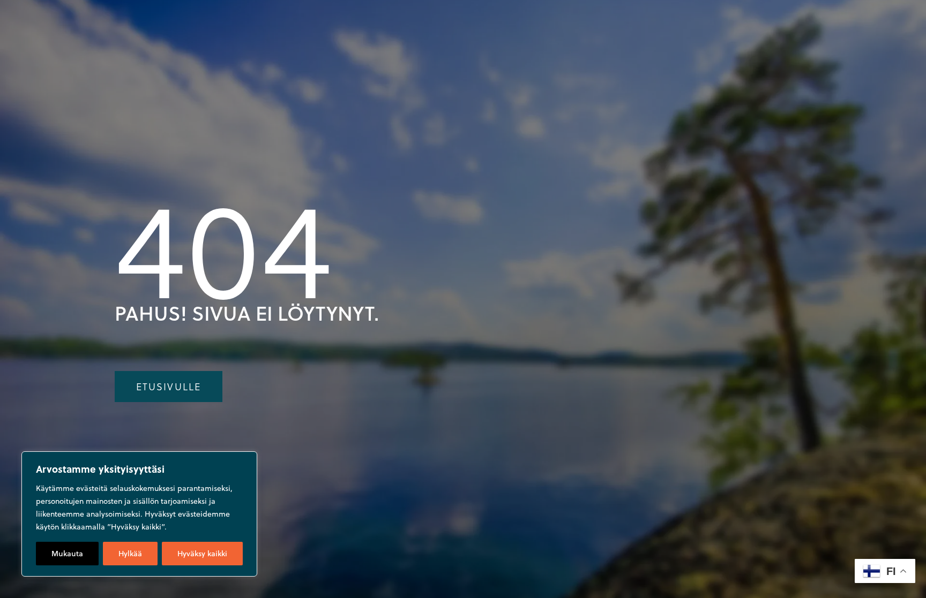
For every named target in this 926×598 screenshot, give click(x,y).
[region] (139, 514)
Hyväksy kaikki (202, 553)
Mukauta (67, 553)
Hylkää (130, 553)
